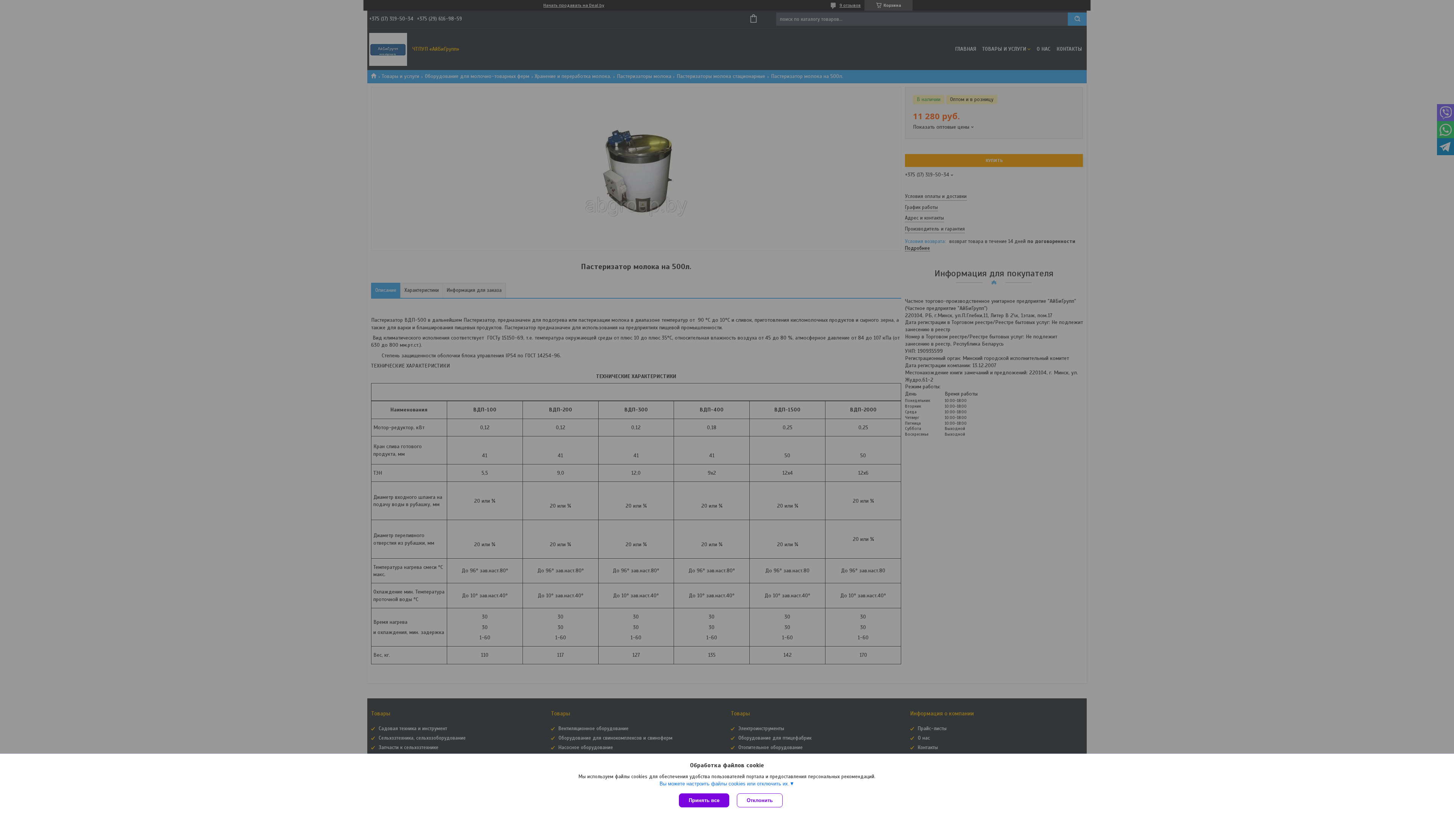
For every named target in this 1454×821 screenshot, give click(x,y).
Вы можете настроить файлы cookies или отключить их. (724, 784)
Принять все (704, 800)
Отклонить (760, 800)
